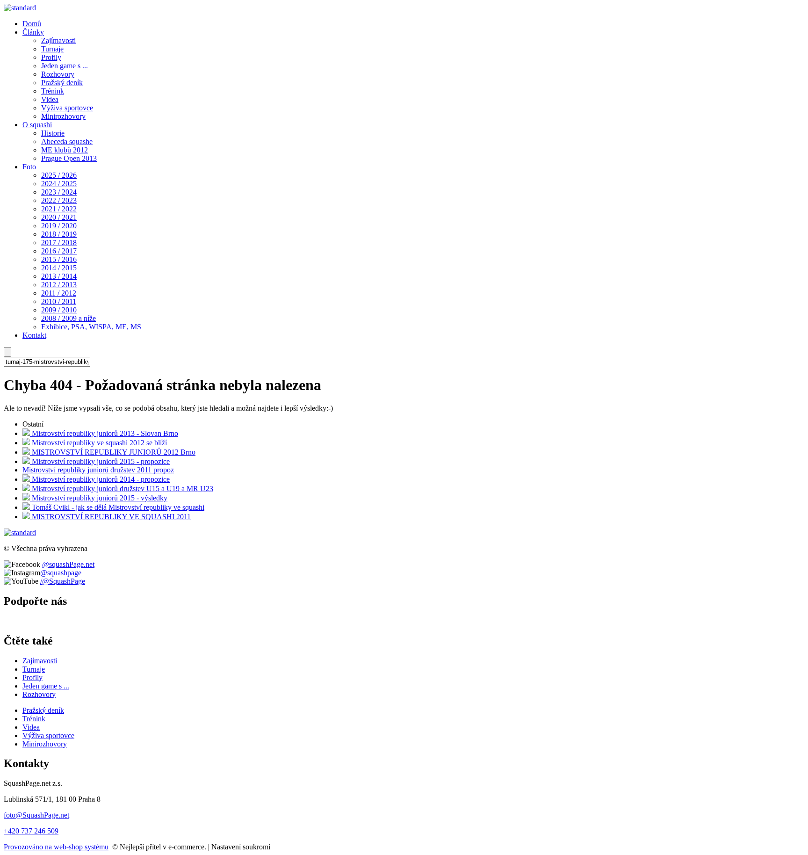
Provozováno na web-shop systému (56, 847)
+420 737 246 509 (31, 831)
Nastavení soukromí (240, 847)
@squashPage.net (68, 564)
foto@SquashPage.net (36, 815)
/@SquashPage (62, 581)
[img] (20, 8)
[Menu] (7, 352)
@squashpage (60, 573)
